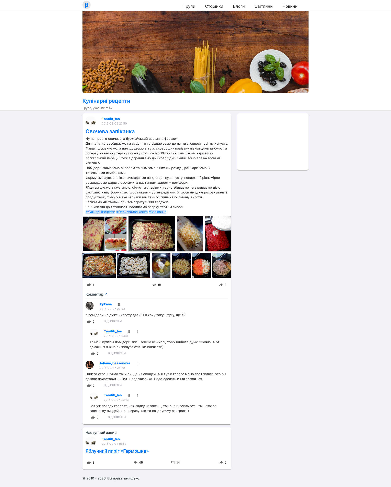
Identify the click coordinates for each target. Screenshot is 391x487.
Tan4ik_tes (111, 119)
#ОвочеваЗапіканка (132, 212)
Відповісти (113, 321)
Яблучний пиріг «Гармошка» (117, 451)
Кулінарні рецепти (106, 101)
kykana (106, 304)
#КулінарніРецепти (100, 212)
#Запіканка (157, 212)
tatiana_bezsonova (115, 363)
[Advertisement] (272, 141)
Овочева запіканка (110, 131)
